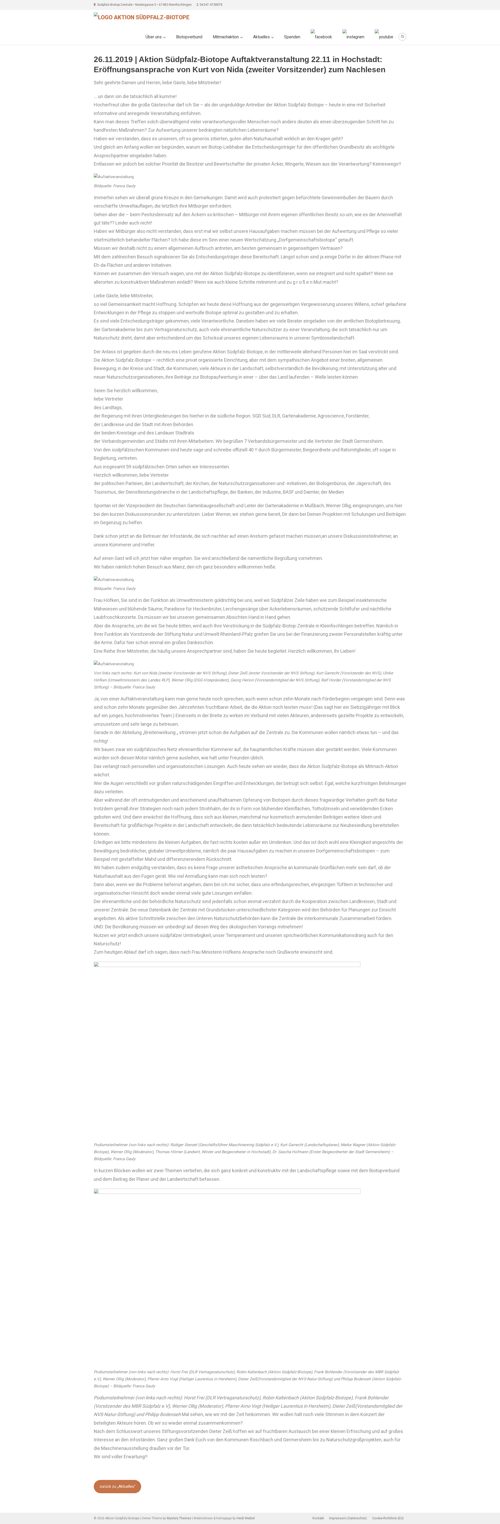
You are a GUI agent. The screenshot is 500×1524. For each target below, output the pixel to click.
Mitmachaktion (226, 37)
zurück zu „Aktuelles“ (117, 1486)
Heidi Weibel (245, 1518)
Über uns (154, 37)
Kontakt (318, 1518)
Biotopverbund (189, 37)
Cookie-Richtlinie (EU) (388, 1518)
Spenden (292, 37)
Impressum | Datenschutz (348, 1518)
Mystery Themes (179, 1518)
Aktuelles (261, 37)
